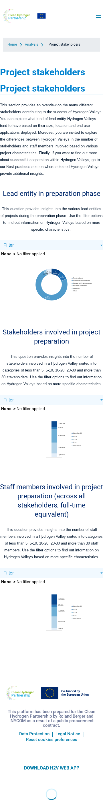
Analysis (31, 44)
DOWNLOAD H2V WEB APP (51, 768)
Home (12, 44)
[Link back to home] (16, 16)
